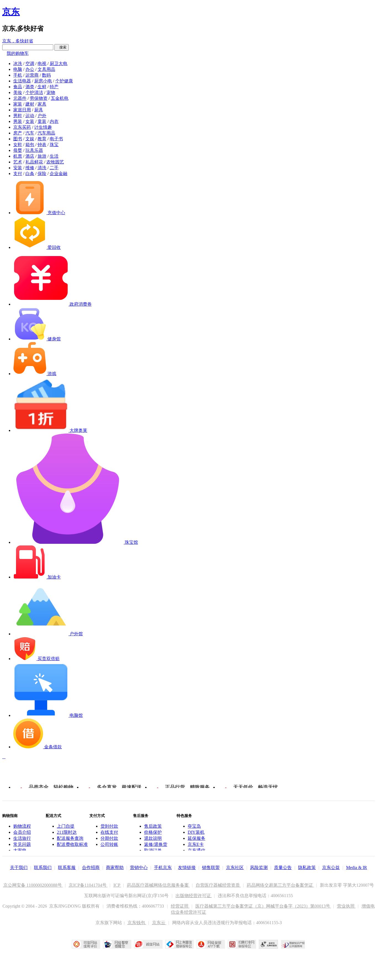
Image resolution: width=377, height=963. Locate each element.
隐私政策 (307, 867)
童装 (42, 121)
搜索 (62, 47)
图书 (17, 138)
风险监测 (259, 867)
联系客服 (67, 867)
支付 (17, 173)
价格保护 (153, 832)
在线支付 (109, 832)
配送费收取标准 (72, 844)
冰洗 (17, 63)
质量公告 (283, 867)
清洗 (42, 167)
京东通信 (196, 850)
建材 (29, 104)
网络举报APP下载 (211, 944)
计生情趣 (43, 127)
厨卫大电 (58, 63)
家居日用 (22, 109)
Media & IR (356, 867)
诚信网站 (148, 944)
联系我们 (43, 867)
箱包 (29, 144)
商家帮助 (115, 867)
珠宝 (54, 144)
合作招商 (91, 867)
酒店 (29, 156)
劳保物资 (38, 98)
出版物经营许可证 (194, 895)
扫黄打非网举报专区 (242, 944)
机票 (17, 156)
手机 (17, 75)
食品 (17, 86)
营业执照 (346, 906)
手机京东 (163, 867)
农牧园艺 (55, 162)
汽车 (29, 133)
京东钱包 (137, 922)
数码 (46, 75)
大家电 (19, 850)
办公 (29, 69)
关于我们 (19, 867)
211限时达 (67, 832)
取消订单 (153, 850)
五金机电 (59, 98)
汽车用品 (46, 133)
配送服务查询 (70, 838)
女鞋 (17, 144)
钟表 (42, 144)
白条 (29, 173)
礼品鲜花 (34, 162)
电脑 (17, 69)
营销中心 (139, 867)
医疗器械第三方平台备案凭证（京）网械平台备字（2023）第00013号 (263, 906)
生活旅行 (22, 838)
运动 (29, 115)
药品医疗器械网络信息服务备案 (158, 885)
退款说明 (153, 838)
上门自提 (66, 826)
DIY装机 (196, 832)
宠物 (50, 92)
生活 (54, 156)
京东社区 (235, 867)
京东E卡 (196, 844)
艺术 (17, 162)
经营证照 (180, 906)
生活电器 (22, 81)
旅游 (42, 156)
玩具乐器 (34, 150)
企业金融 (58, 173)
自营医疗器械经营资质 (218, 885)
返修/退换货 (155, 844)
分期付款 (109, 838)
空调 (29, 63)
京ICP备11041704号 (88, 885)
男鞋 (17, 115)
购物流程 (22, 826)
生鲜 (42, 86)
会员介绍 (22, 832)
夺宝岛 (194, 826)
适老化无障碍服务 (268, 944)
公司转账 (109, 844)
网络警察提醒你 (117, 944)
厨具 (38, 109)
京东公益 (331, 867)
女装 (29, 121)
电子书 (56, 138)
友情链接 (187, 867)
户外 (42, 115)
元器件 (19, 98)
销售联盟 (211, 867)
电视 (42, 63)
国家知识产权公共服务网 (293, 944)
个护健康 (64, 81)
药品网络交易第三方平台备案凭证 (280, 885)
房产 (17, 133)
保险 (42, 173)
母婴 (17, 150)
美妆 (17, 92)
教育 (42, 138)
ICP (117, 885)
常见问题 (22, 844)
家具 (42, 104)
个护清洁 (34, 92)
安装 (17, 167)
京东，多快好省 (17, 41)
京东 (11, 12)
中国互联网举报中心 (179, 944)
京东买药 (22, 127)
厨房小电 (43, 81)
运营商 (32, 75)
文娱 (29, 138)
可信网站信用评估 (86, 944)
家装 (17, 104)
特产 (54, 86)
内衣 (54, 121)
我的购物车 (18, 53)
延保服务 (196, 838)
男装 (17, 121)
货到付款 (109, 826)
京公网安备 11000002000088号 (33, 885)
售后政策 (153, 826)
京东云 (159, 922)
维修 (29, 167)
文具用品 (46, 69)
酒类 (29, 86)
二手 (54, 167)
